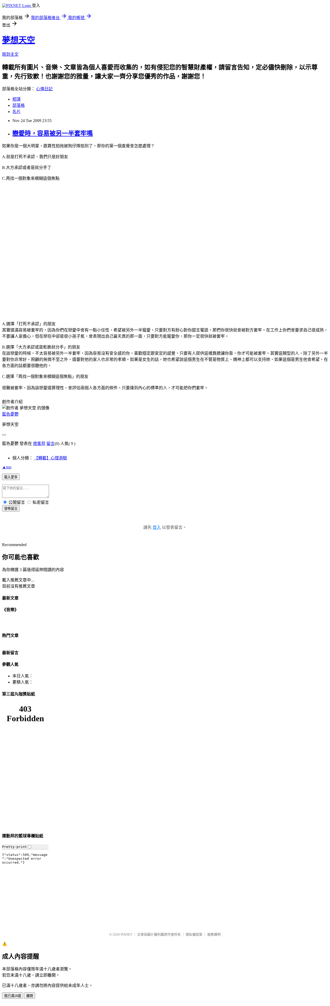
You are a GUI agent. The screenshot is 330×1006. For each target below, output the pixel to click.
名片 (16, 111)
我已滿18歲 (12, 996)
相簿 (16, 99)
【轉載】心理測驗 (50, 458)
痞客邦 (39, 443)
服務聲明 (214, 934)
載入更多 (11, 477)
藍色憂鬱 (10, 414)
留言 (50, 443)
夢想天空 (18, 40)
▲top (6, 467)
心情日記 (44, 89)
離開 (29, 996)
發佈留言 (11, 508)
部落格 (18, 105)
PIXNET (126, 934)
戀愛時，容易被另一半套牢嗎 (52, 133)
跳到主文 (10, 54)
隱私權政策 (194, 934)
